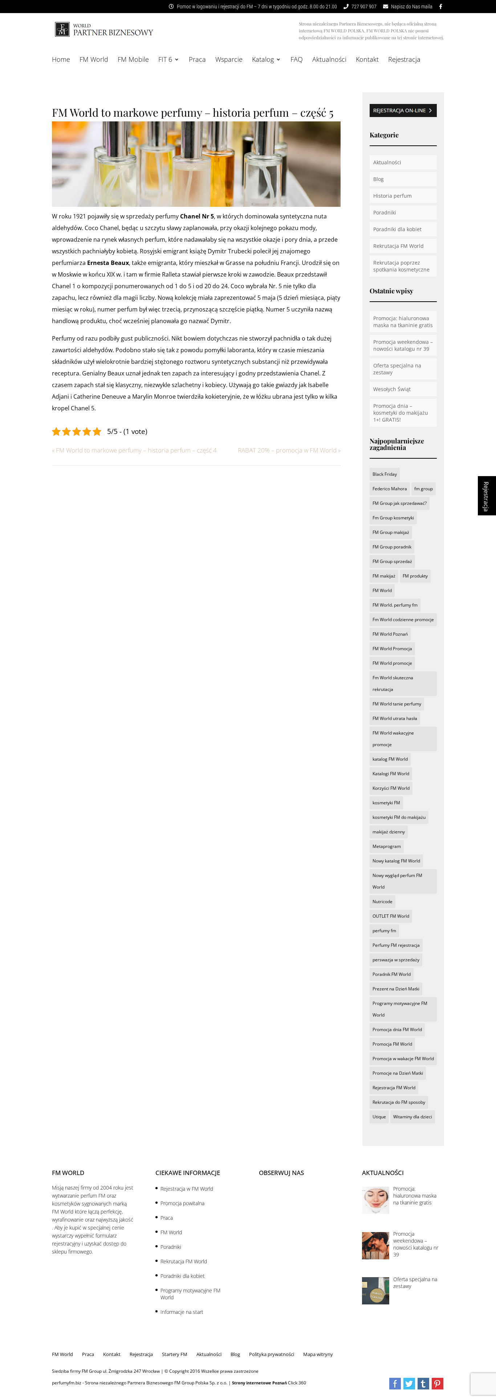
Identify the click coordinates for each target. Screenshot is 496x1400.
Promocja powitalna (182, 1203)
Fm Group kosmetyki (393, 518)
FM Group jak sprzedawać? (400, 503)
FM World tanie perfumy (397, 704)
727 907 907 (363, 6)
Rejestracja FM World (394, 1088)
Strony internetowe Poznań (259, 1382)
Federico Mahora (390, 489)
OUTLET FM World (391, 916)
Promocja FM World (392, 1044)
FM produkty (415, 576)
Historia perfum (392, 195)
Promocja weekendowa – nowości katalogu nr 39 (403, 345)
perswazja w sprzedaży (396, 960)
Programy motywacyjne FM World (400, 1009)
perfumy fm (384, 931)
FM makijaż (384, 576)
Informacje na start (181, 1311)
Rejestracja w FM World (186, 1188)
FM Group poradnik (392, 547)
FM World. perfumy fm (395, 605)
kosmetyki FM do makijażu (399, 817)
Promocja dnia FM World (397, 1029)
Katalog (263, 60)
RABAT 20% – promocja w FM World (289, 450)
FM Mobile (133, 60)
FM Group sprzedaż (392, 561)
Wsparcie (229, 60)
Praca (197, 60)
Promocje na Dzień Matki (398, 1073)
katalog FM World (390, 759)
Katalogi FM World (391, 774)
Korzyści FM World (391, 788)
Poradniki (384, 212)
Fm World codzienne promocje (403, 619)
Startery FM (174, 1354)
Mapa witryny (318, 1354)
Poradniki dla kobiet (397, 229)
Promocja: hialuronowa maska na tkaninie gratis (403, 322)
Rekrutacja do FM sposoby (399, 1102)
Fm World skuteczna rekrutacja (393, 683)
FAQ (296, 60)
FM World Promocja (392, 648)
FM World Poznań (390, 634)
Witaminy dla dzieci (412, 1117)
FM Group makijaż (391, 532)
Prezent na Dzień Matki (396, 989)
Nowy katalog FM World (396, 861)
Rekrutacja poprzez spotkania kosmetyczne (401, 266)
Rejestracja (404, 60)
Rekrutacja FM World (398, 245)
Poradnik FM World (392, 974)
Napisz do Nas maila (411, 6)
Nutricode (383, 901)
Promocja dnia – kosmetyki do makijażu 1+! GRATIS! (400, 412)
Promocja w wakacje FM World (403, 1058)
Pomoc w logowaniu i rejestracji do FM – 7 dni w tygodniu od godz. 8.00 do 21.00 (256, 6)
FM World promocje (392, 663)
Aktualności (329, 60)
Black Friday (385, 474)
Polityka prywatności (271, 1354)
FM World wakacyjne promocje (393, 739)
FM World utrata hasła (395, 718)
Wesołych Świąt (392, 389)
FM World (94, 60)
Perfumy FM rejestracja (396, 945)
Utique (379, 1117)
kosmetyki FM (386, 803)
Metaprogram (387, 846)
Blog (378, 179)
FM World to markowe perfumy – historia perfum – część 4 (134, 450)
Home (61, 60)
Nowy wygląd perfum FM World (397, 881)
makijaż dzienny (389, 832)
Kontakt (367, 60)
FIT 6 (165, 60)
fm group (423, 489)
